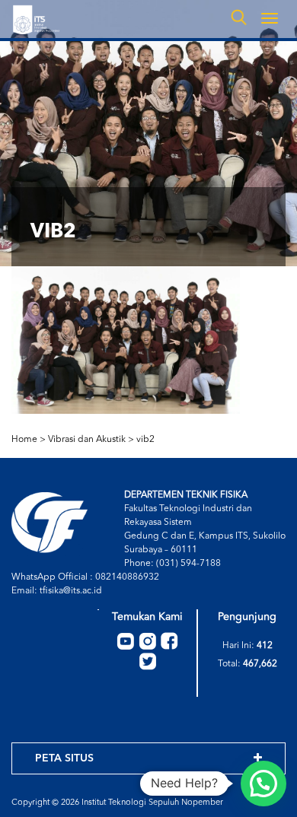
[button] (263, 783)
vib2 (145, 439)
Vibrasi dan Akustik (87, 439)
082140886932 (127, 577)
